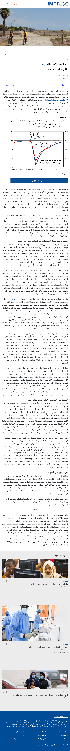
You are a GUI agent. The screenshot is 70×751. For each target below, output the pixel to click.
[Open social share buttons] (43, 64)
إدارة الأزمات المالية (63, 732)
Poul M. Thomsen (62, 75)
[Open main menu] (3, 4)
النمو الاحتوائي (20, 732)
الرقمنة (17, 299)
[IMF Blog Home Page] (58, 4)
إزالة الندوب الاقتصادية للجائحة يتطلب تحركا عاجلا (49, 584)
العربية (15, 4)
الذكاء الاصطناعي (63, 739)
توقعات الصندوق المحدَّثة (55, 100)
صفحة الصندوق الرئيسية (17, 739)
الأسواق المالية (42, 735)
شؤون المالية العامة (40, 739)
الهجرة (22, 735)
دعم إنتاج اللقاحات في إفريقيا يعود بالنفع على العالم (48, 647)
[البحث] (8, 4)
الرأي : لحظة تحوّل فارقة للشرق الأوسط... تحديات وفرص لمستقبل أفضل (40, 695)
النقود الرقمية (64, 735)
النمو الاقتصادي (41, 732)
